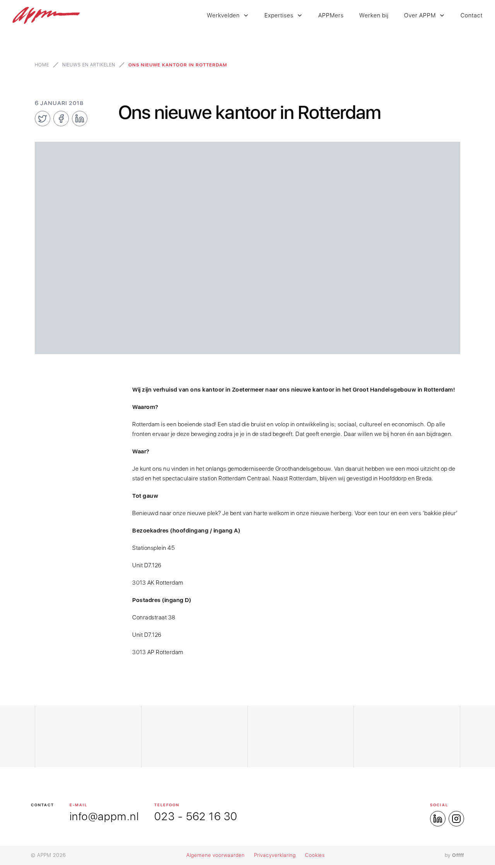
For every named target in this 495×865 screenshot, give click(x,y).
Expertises (279, 15)
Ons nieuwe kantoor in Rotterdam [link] (177, 65)
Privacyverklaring (275, 855)
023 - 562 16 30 (195, 816)
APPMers (331, 15)
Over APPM (420, 15)
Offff (458, 855)
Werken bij (374, 15)
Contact (472, 15)
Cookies (315, 855)
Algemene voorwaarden (215, 855)
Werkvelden (223, 15)
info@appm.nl (104, 816)
